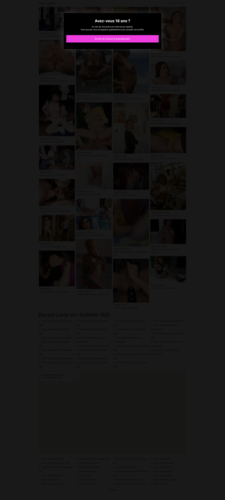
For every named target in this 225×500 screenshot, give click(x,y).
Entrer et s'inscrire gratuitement (112, 38)
